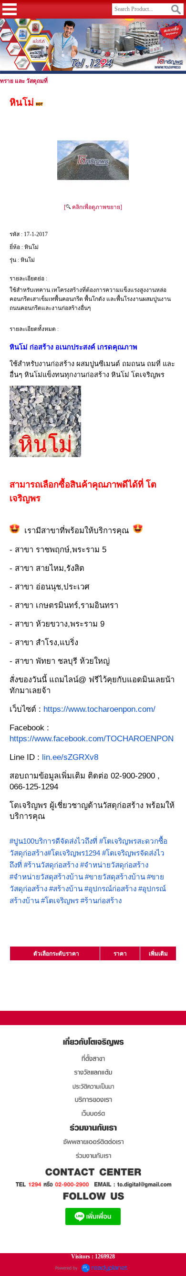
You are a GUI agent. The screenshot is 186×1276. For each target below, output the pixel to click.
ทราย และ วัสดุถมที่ (24, 81)
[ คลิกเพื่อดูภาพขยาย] (93, 207)
